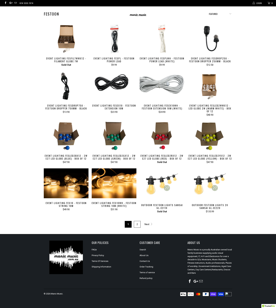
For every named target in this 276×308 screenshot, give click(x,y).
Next (147, 224)
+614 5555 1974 (26, 3)
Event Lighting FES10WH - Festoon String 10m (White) (114, 183)
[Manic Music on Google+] (10, 3)
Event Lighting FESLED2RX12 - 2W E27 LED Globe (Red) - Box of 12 (162, 136)
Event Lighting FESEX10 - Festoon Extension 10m (114, 86)
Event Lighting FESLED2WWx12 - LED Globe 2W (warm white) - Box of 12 (210, 86)
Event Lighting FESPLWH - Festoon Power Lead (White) (162, 39)
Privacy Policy (98, 255)
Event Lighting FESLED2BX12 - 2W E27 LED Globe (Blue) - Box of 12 (66, 136)
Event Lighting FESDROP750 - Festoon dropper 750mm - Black (66, 86)
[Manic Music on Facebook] (5, 3)
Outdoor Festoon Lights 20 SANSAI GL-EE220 (210, 184)
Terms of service (147, 272)
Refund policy (146, 278)
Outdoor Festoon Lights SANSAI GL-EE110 (162, 184)
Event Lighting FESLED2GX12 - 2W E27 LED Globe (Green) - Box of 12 (114, 136)
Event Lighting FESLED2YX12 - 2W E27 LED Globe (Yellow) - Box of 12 (210, 136)
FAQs (94, 249)
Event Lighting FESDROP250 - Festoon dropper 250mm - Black (210, 39)
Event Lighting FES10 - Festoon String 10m (66, 183)
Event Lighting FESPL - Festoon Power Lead (114, 39)
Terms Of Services (100, 261)
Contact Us (145, 261)
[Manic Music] (138, 15)
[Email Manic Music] (15, 3)
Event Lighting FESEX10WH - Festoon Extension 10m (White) (162, 86)
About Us (144, 255)
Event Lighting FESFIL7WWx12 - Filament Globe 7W (66, 39)
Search (143, 249)
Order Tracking (146, 267)
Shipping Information (101, 267)
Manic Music (57, 294)
